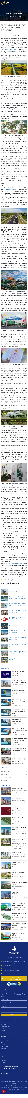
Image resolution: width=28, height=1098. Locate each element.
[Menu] (8, 2)
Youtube (3, 1062)
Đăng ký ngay (14, 1014)
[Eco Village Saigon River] (6, 821)
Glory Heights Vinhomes (18, 808)
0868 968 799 (15, 979)
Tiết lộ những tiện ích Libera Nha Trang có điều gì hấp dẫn (19, 701)
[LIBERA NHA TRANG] (6, 791)
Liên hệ (3, 1030)
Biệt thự (3, 1042)
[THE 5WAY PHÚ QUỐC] (6, 801)
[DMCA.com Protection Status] (19, 983)
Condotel (3, 1044)
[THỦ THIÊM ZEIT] (6, 855)
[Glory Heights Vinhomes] (6, 811)
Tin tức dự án (14, 774)
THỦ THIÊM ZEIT (16, 852)
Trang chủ (9, 16)
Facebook (3, 1060)
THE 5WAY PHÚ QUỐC (18, 798)
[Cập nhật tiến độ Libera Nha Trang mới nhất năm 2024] (6, 712)
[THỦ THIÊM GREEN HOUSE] (6, 842)
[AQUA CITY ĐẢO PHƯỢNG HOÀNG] (6, 885)
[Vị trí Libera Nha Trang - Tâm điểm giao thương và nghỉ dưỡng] (6, 693)
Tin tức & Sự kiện (17, 16)
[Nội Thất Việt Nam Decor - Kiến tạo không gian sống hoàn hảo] (6, 751)
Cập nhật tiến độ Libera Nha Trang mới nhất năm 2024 (18, 711)
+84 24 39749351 (7, 968)
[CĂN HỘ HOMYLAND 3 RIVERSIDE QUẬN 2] (6, 907)
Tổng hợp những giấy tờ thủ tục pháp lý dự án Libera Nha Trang (19, 740)
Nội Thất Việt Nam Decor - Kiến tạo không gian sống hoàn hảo (19, 750)
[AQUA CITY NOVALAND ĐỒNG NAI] (6, 936)
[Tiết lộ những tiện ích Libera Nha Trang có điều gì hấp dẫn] (6, 702)
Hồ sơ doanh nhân (14, 777)
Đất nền (3, 1050)
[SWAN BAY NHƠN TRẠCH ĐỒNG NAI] (6, 916)
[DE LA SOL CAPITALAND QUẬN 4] (6, 926)
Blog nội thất (14, 781)
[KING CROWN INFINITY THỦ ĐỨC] (6, 895)
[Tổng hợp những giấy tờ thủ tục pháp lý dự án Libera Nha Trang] (6, 741)
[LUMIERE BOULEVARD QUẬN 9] (6, 865)
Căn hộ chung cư (5, 1040)
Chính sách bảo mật (19, 1085)
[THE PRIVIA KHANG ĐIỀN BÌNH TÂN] (6, 831)
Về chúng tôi (4, 1024)
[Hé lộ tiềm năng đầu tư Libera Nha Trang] (6, 722)
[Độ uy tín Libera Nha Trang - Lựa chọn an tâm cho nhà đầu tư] (6, 731)
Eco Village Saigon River (18, 818)
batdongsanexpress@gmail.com (11, 970)
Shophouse (3, 1048)
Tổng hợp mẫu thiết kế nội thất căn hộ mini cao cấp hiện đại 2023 (19, 760)
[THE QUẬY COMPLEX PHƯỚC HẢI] (6, 674)
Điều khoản (10, 1085)
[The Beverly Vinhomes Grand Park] (6, 875)
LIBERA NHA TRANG (17, 788)
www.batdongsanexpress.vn (10, 973)
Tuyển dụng (4, 1028)
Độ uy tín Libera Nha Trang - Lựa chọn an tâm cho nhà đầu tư (19, 730)
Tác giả (5, 1085)
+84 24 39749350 (7, 965)
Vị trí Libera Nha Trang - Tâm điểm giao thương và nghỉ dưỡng (19, 692)
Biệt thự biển (4, 1046)
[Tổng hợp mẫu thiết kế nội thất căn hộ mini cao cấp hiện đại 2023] (6, 760)
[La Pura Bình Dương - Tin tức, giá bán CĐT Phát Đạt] (6, 683)
